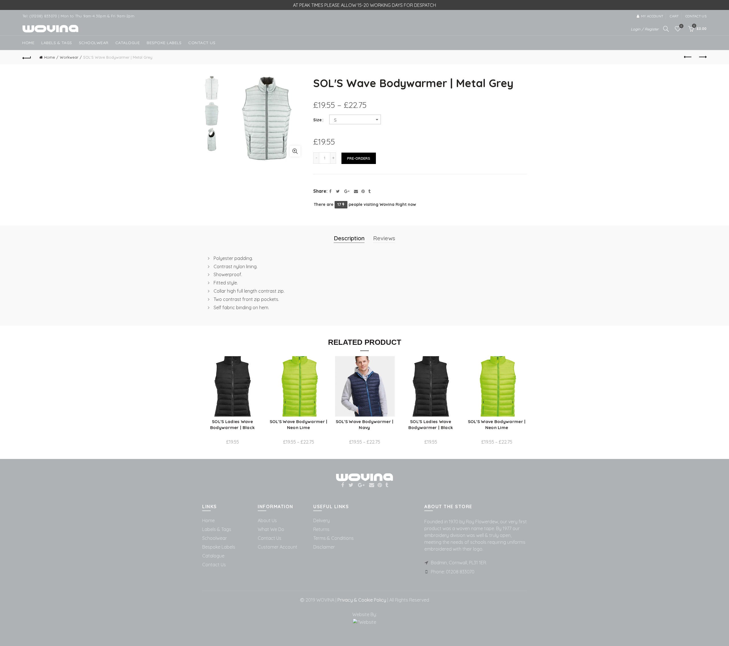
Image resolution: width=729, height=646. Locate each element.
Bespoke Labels (164, 42)
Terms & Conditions (333, 538)
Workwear (69, 57)
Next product (702, 57)
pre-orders (358, 158)
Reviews (384, 238)
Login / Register (645, 29)
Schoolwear (214, 538)
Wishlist (681, 26)
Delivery (321, 520)
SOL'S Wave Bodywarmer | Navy (365, 424)
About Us (267, 520)
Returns (321, 529)
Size (317, 120)
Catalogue (127, 42)
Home (28, 42)
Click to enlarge (295, 151)
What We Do (271, 529)
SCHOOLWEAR (93, 42)
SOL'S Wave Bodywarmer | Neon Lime (298, 424)
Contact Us (214, 564)
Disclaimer (324, 547)
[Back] (27, 57)
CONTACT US (201, 42)
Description (349, 238)
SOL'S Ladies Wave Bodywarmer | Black (232, 424)
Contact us (696, 16)
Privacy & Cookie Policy (361, 600)
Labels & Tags (56, 42)
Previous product (688, 57)
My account (652, 16)
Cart (674, 16)
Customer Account (277, 547)
